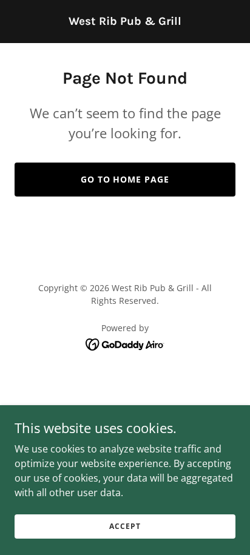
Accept (124, 526)
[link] (125, 21)
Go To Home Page (125, 179)
